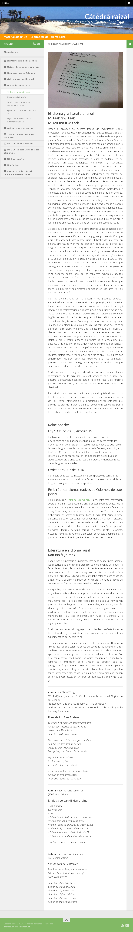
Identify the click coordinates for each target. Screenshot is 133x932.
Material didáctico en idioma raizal (23, 67)
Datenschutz (24, 926)
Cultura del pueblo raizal (18, 85)
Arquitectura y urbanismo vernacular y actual (18, 104)
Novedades (11, 52)
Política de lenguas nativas (20, 128)
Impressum (9, 926)
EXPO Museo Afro (15, 159)
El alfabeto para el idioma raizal (22, 60)
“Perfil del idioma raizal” (79, 499)
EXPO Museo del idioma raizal (21, 143)
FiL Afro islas (13, 165)
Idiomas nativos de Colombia (21, 73)
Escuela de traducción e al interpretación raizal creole (18, 173)
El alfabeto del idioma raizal (48, 37)
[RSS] (34, 43)
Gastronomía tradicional (17, 97)
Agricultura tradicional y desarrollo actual (22, 112)
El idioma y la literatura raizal (19, 92)
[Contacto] (38, 43)
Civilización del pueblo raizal (20, 79)
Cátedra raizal (107, 16)
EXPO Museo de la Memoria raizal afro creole (21, 151)
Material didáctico (15, 37)
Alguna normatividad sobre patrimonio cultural (19, 120)
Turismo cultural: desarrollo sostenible (19, 136)
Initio (5, 3)
